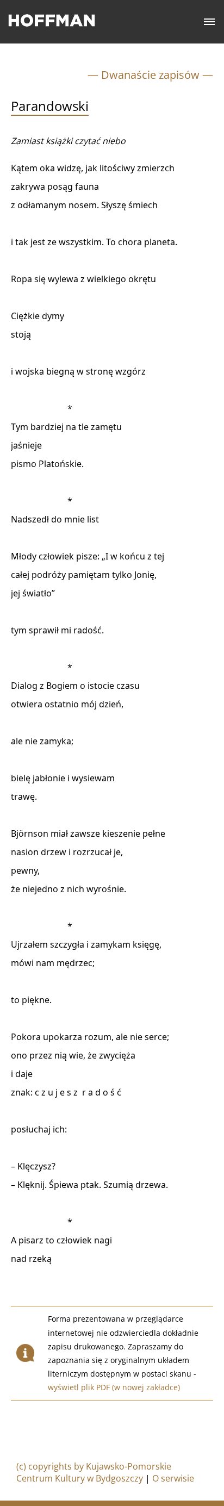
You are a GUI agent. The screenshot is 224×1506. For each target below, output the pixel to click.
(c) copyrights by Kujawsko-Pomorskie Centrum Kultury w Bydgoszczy (93, 1472)
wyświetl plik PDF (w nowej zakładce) (114, 1387)
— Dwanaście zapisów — (150, 74)
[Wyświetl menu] (210, 22)
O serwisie (173, 1478)
